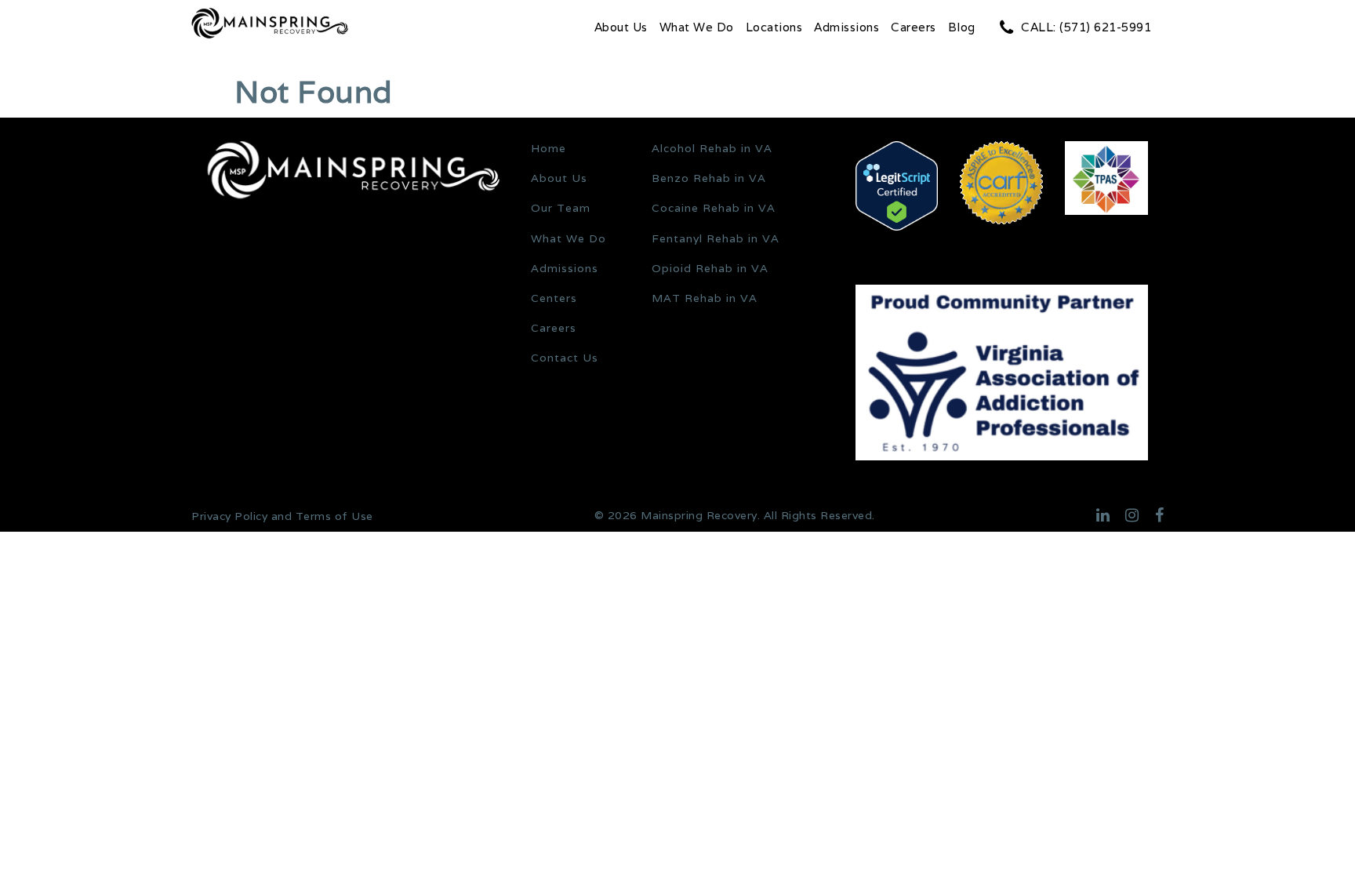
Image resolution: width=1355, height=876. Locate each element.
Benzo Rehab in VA (709, 178)
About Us (621, 27)
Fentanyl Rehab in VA (715, 238)
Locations (774, 27)
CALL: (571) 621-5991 (1086, 27)
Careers (913, 27)
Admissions (846, 27)
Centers (554, 298)
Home (548, 148)
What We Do (696, 27)
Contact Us (564, 358)
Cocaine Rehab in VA (714, 208)
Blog (961, 27)
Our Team (560, 208)
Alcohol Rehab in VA (712, 148)
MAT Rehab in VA (704, 298)
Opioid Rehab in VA (710, 268)
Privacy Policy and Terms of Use (282, 516)
